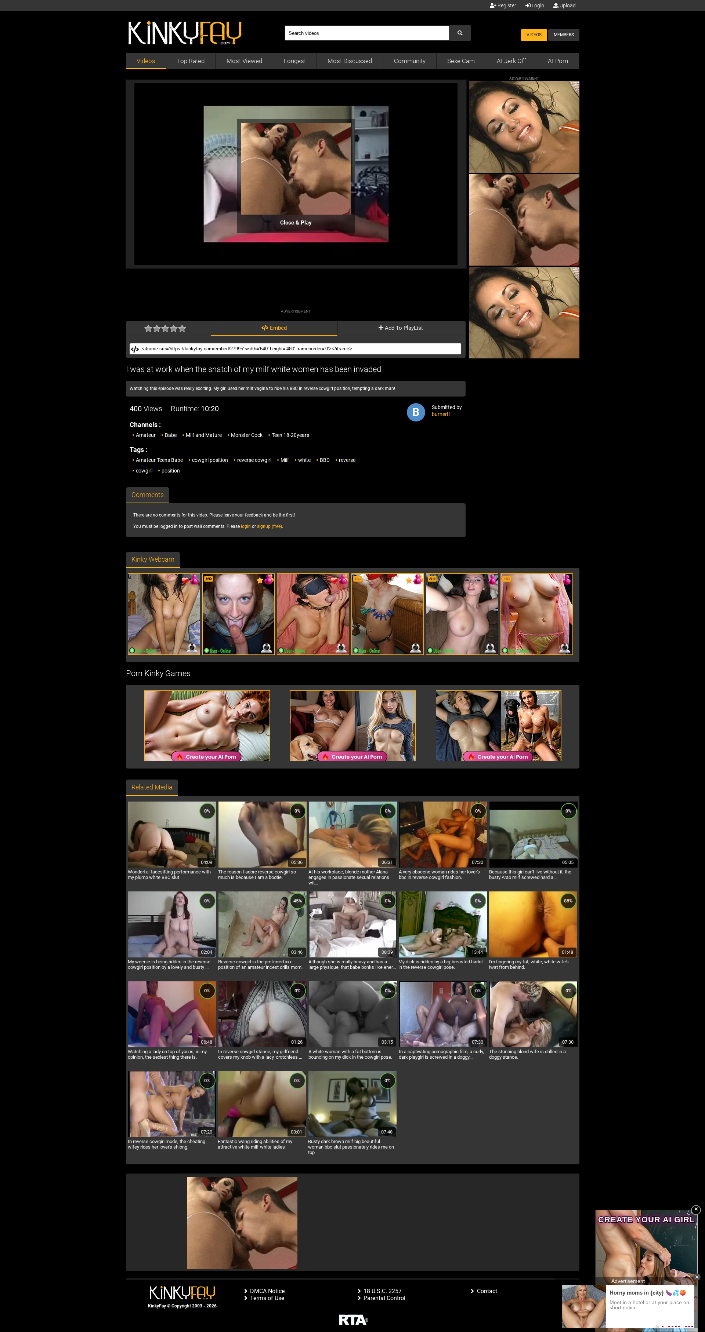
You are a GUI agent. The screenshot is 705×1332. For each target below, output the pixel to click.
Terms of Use (267, 1298)
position (171, 471)
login (246, 526)
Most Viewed (244, 61)
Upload (567, 5)
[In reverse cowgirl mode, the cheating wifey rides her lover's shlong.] (172, 1136)
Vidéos (146, 61)
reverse (347, 460)
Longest (295, 61)
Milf (285, 460)
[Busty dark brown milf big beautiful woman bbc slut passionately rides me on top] (352, 1136)
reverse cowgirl (254, 460)
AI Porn (558, 61)
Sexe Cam (461, 61)
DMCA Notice (267, 1291)
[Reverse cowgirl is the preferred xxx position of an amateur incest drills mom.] (262, 956)
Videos (534, 34)
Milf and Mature (204, 435)
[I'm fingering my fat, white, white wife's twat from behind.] (533, 956)
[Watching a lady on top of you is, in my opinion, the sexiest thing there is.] (172, 1046)
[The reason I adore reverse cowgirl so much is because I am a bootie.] (262, 866)
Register (506, 5)
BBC (325, 460)
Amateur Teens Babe (159, 460)
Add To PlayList (403, 328)
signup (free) (269, 526)
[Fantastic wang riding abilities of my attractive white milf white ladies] (262, 1136)
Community (410, 61)
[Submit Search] (460, 33)
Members (564, 34)
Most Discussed (350, 61)
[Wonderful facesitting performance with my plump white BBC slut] (172, 866)
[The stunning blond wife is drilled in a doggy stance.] (533, 1046)
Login (537, 5)
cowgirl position (210, 460)
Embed (277, 328)
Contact (487, 1291)
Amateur (146, 435)
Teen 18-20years (290, 435)
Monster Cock (247, 435)
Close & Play (296, 222)
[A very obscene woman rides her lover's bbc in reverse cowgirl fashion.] (443, 866)
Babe (171, 435)
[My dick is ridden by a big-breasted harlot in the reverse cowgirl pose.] (442, 956)
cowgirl (144, 471)
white (304, 460)
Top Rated (191, 61)
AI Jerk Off (511, 61)
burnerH (441, 414)
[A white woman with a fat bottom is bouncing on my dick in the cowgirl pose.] (352, 1046)
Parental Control (384, 1298)
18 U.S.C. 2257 (383, 1291)
